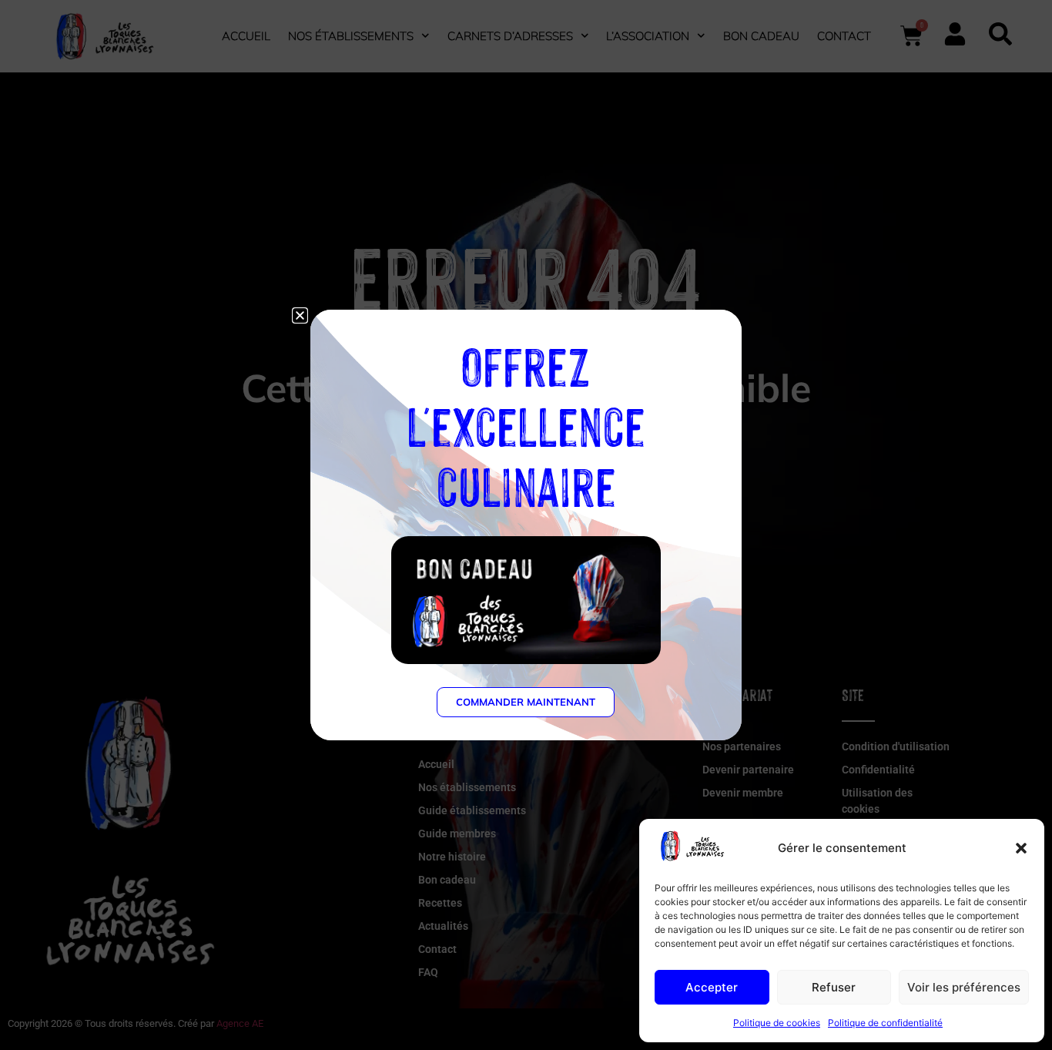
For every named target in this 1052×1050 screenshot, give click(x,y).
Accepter (711, 987)
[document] (526, 525)
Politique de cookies (776, 1022)
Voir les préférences (963, 987)
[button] (1021, 848)
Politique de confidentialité (885, 1022)
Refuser (834, 987)
